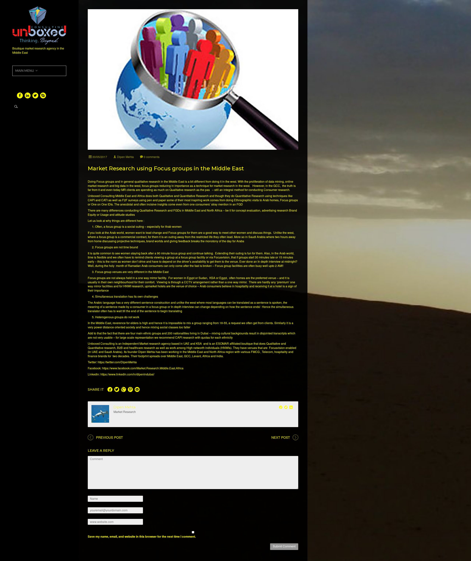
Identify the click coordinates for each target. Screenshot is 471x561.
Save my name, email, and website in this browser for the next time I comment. (142, 537)
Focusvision (277, 348)
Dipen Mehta (125, 407)
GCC (187, 356)
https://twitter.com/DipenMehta (117, 362)
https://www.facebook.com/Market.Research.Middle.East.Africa (142, 368)
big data (120, 186)
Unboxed (94, 343)
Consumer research (276, 190)
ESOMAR (222, 343)
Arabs (240, 241)
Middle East (103, 323)
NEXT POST (280, 437)
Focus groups (177, 232)
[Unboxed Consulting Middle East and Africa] (39, 25)
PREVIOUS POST (109, 437)
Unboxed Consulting (101, 196)
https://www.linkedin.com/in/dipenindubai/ (127, 374)
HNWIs (226, 348)
